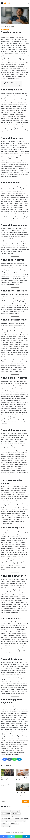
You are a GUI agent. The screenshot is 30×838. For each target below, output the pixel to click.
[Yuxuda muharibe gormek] (22, 787)
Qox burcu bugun (13, 821)
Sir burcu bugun (5, 823)
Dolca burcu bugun (6, 813)
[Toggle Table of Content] (18, 85)
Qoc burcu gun (5, 821)
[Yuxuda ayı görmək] (7, 772)
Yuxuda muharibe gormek (20, 793)
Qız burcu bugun (22, 821)
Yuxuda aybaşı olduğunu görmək (22, 778)
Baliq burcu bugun (5, 811)
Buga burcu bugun (15, 811)
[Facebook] (4, 759)
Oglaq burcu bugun (15, 816)
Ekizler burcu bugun (16, 813)
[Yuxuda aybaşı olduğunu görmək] (22, 772)
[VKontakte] (9, 759)
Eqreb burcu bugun (6, 816)
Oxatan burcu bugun (6, 818)
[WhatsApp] (14, 759)
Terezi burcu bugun (14, 823)
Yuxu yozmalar (11, 26)
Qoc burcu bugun (24, 818)
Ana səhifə (4, 26)
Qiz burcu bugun (15, 818)
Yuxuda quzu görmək (6, 784)
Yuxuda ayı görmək (6, 778)
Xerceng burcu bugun (6, 826)
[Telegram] (19, 759)
